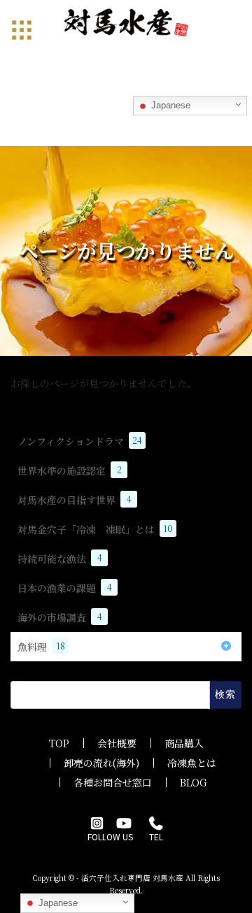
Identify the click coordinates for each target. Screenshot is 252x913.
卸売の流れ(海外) (101, 763)
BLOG (193, 782)
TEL (156, 836)
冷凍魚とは (191, 763)
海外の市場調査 (60, 617)
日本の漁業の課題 (65, 588)
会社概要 (116, 743)
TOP (59, 743)
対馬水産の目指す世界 (75, 500)
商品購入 (184, 743)
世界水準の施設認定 (70, 470)
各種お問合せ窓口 (113, 782)
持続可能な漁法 (60, 559)
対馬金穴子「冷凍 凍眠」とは (95, 529)
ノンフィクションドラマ (80, 441)
